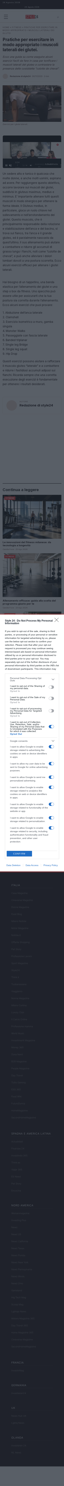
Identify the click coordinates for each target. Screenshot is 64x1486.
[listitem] (32, 679)
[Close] (57, 621)
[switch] (51, 687)
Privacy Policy (50, 865)
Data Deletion (13, 865)
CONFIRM (19, 854)
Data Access (32, 865)
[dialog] (32, 743)
